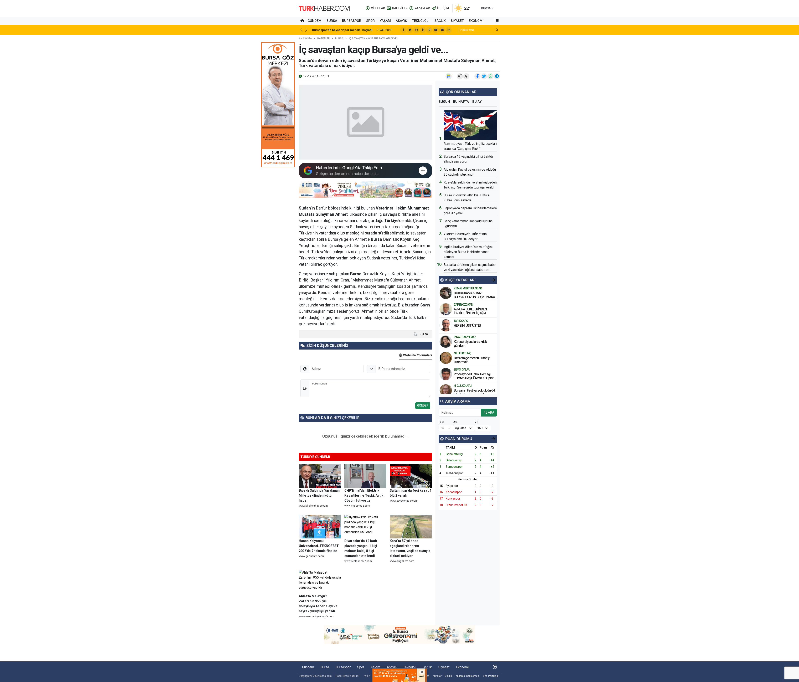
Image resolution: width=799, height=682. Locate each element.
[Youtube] (436, 30)
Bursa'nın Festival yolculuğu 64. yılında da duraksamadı (474, 392)
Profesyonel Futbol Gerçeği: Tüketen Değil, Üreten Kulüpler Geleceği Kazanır (473, 378)
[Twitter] (410, 30)
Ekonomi (476, 21)
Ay (455, 422)
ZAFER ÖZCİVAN (463, 304)
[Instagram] (416, 30)
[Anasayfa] (302, 21)
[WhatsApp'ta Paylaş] (490, 76)
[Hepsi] (493, 280)
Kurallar (437, 676)
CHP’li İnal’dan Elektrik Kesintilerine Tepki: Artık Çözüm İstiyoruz (363, 495)
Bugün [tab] (444, 102)
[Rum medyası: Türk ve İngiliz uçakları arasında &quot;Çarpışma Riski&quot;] (470, 125)
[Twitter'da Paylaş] (484, 76)
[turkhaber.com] (324, 8)
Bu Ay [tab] (477, 102)
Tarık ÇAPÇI (461, 320)
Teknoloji (420, 21)
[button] (497, 21)
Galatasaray (454, 460)
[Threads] (429, 30)
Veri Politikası (491, 676)
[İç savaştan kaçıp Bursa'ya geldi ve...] (365, 122)
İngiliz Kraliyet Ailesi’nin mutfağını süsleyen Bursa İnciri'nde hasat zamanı (468, 252)
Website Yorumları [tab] (417, 355)
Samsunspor (454, 467)
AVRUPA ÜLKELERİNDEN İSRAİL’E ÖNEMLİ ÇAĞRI (470, 311)
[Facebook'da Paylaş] (477, 76)
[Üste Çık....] (494, 667)
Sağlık (440, 21)
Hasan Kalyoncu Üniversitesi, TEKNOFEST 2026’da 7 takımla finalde (319, 546)
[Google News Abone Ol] (448, 76)
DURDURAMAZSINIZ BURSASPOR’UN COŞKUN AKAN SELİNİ (475, 297)
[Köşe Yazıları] (445, 293)
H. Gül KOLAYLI (462, 385)
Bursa (331, 21)
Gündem (314, 21)
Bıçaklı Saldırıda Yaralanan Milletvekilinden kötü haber (319, 495)
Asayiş (401, 21)
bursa (486, 8)
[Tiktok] (423, 30)
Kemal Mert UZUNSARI (468, 288)
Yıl (476, 422)
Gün (441, 422)
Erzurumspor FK (456, 505)
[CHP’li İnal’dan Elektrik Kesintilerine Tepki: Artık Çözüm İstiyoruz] (365, 476)
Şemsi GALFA (461, 369)
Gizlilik (448, 676)
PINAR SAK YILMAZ (465, 337)
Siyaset (457, 21)
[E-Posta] (442, 30)
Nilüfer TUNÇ (462, 353)
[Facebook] (403, 30)
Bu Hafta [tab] (461, 102)
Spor (370, 21)
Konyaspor (453, 498)
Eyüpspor (452, 486)
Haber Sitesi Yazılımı (347, 676)
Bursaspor (351, 21)
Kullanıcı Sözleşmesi (468, 676)
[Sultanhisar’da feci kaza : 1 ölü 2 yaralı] (411, 476)
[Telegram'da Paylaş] (497, 76)
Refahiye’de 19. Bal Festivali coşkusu (338, 30)
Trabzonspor (454, 473)
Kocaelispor (454, 492)
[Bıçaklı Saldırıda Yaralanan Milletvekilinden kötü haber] (320, 476)
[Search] (497, 30)
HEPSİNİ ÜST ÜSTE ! (467, 325)
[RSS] (448, 30)
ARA (490, 412)
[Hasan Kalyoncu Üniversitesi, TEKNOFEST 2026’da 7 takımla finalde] (320, 526)
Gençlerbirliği (454, 454)
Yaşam (385, 21)
